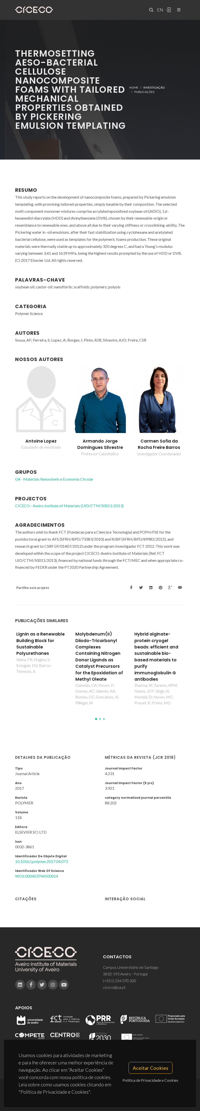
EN (159, 9)
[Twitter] (42, 985)
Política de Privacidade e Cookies (150, 1080)
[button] (96, 719)
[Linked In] (20, 985)
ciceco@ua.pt (114, 987)
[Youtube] (64, 985)
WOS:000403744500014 (36, 876)
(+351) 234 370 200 (119, 980)
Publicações (144, 92)
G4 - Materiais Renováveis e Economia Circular (54, 479)
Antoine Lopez (41, 441)
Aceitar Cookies (150, 1068)
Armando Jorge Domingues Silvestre (100, 444)
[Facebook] (31, 985)
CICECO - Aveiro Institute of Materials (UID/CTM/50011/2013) (69, 505)
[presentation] (10, 410)
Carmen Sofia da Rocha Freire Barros (159, 444)
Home (133, 87)
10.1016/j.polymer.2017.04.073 (41, 861)
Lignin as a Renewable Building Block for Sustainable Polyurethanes (40, 643)
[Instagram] (53, 985)
